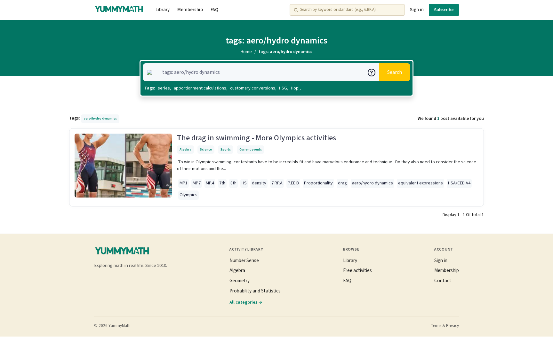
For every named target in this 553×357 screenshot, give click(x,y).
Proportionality (318, 183)
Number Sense (244, 260)
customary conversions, (253, 88)
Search (394, 72)
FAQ (214, 9)
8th (233, 183)
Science (206, 149)
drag (342, 183)
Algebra (185, 149)
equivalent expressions (420, 183)
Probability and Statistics (255, 290)
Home (246, 52)
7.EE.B (293, 183)
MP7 (197, 183)
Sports (225, 149)
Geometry (239, 280)
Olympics (188, 195)
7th (222, 183)
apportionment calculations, (201, 88)
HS (244, 183)
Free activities (357, 270)
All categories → (245, 302)
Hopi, (296, 88)
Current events (250, 149)
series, (164, 88)
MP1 (184, 183)
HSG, (283, 88)
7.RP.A (277, 183)
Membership (190, 9)
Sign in (417, 9)
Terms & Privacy (445, 326)
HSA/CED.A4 (459, 183)
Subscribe (444, 9)
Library (163, 9)
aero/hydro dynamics (372, 183)
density (259, 183)
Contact (442, 280)
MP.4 (210, 183)
